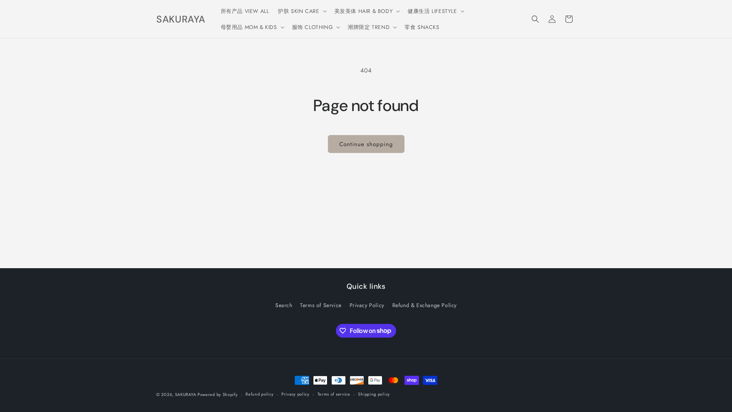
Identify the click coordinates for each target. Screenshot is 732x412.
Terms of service (334, 394)
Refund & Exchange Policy (424, 305)
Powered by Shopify (217, 394)
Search (283, 305)
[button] (301, 11)
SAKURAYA (186, 394)
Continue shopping (366, 144)
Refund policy (259, 394)
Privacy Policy (367, 305)
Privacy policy (295, 394)
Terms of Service (321, 305)
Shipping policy (374, 394)
